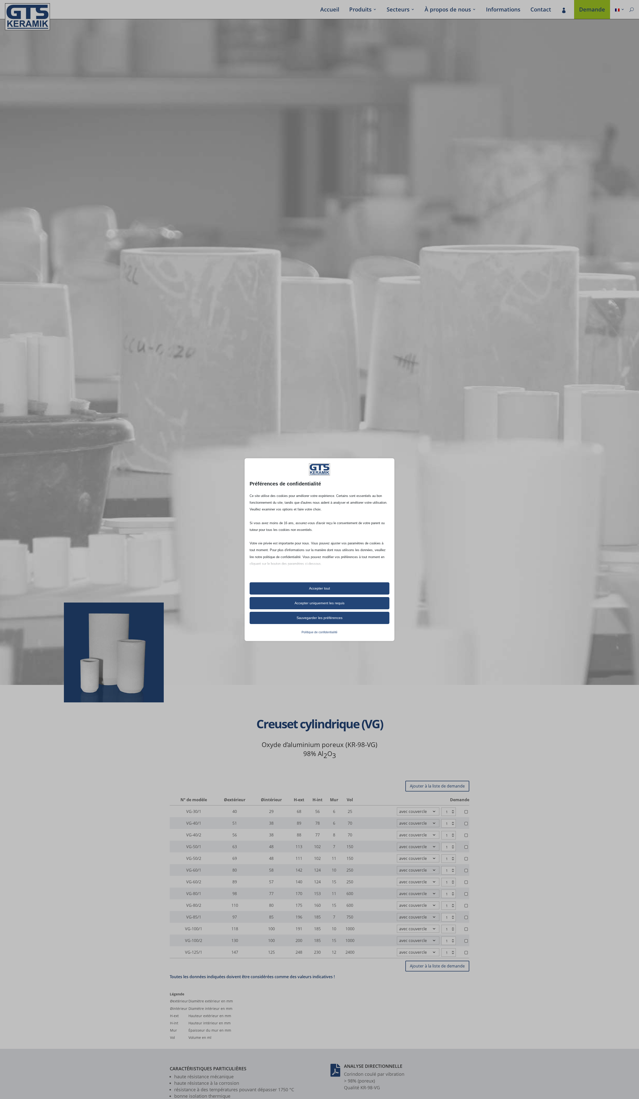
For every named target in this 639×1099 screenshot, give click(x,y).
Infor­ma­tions (503, 10)
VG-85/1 (193, 917)
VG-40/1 (193, 823)
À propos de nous (448, 10)
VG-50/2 (193, 858)
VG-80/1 (193, 893)
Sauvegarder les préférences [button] (319, 618)
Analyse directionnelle (373, 1066)
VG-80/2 (193, 905)
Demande (592, 10)
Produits (360, 10)
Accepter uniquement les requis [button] (319, 603)
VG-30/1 (193, 811)
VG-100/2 (193, 940)
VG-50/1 (193, 846)
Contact (540, 10)
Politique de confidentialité (319, 632)
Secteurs (398, 10)
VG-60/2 (193, 882)
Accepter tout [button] (319, 588)
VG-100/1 (193, 929)
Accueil (329, 10)
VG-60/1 (193, 870)
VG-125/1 (193, 952)
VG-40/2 (193, 835)
